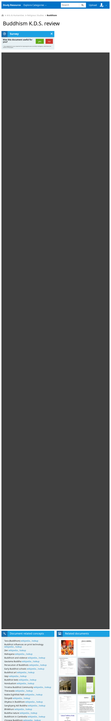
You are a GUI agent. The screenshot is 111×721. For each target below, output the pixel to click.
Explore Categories (34, 5)
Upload (93, 5)
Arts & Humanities (15, 15)
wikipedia (26, 640)
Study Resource (12, 5)
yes (39, 41)
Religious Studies (35, 15)
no (49, 41)
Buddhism (52, 15)
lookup (35, 640)
